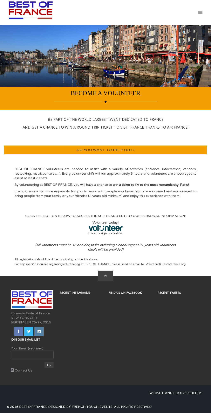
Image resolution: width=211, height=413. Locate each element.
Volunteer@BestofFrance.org (166, 264)
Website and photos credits (175, 393)
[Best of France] (31, 12)
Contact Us (23, 370)
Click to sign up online (105, 233)
